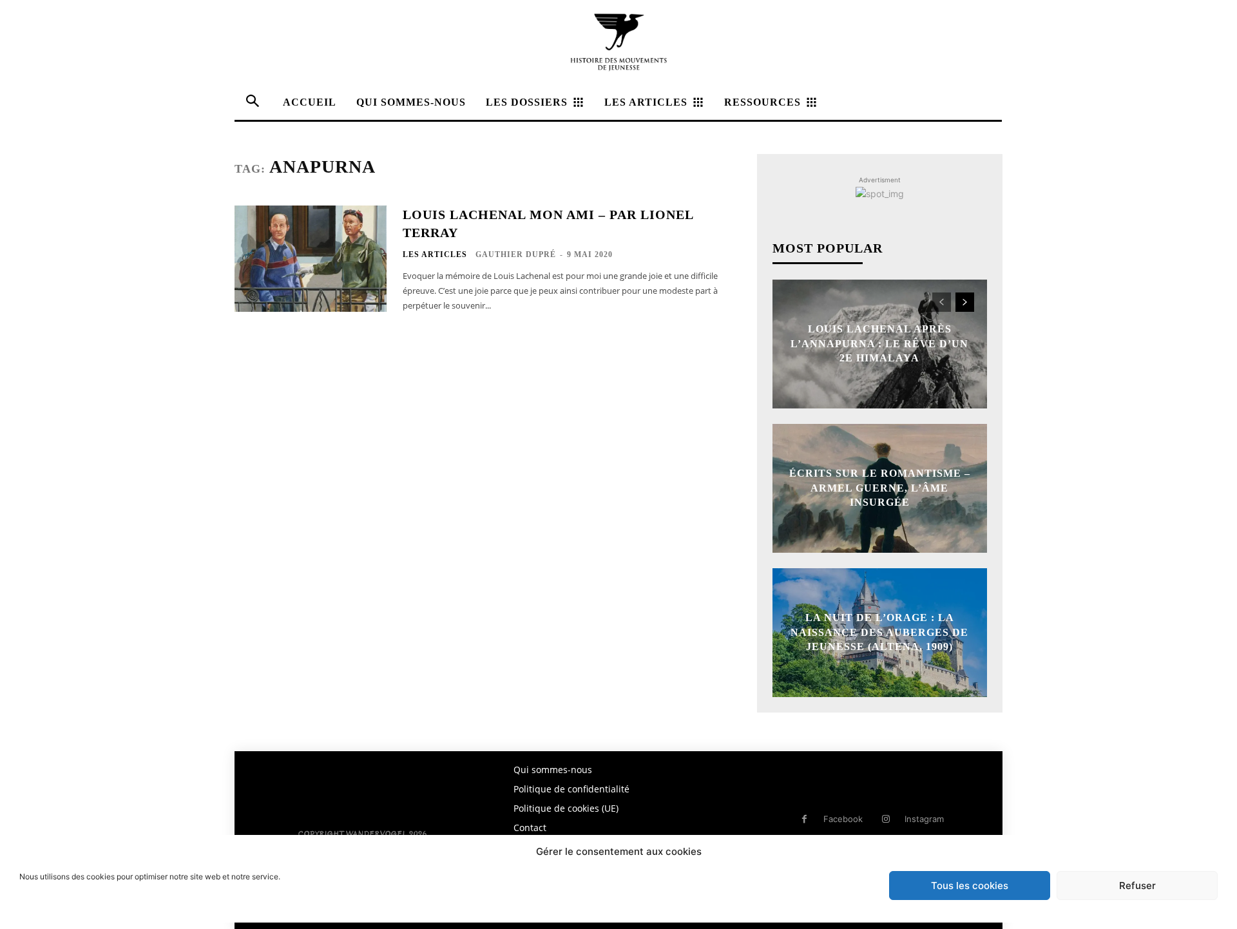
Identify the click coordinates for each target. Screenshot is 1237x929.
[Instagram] (885, 819)
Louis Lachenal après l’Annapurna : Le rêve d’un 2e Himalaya (879, 344)
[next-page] (964, 302)
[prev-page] (941, 302)
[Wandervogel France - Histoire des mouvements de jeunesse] (618, 42)
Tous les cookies (969, 885)
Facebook (843, 819)
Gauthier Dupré (515, 254)
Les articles (435, 254)
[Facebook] (804, 819)
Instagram (924, 819)
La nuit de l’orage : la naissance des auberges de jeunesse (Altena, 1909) (879, 633)
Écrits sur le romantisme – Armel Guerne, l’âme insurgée (879, 488)
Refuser (1137, 885)
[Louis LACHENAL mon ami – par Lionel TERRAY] (311, 259)
